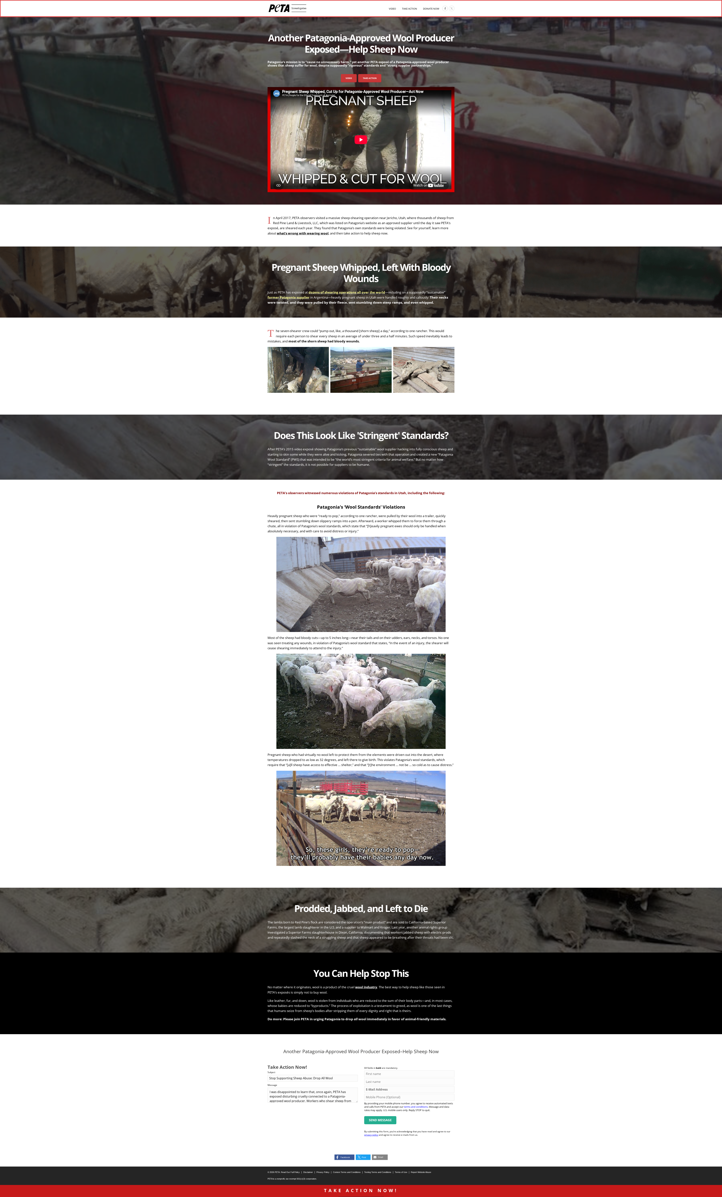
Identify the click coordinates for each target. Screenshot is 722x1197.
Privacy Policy (322, 1172)
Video (392, 8)
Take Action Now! (361, 1190)
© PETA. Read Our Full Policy (284, 1172)
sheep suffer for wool (301, 65)
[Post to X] (451, 8)
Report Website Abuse (421, 1172)
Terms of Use (401, 1172)
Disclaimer (308, 1172)
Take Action (409, 8)
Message (272, 1085)
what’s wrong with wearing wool (302, 233)
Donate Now (431, 8)
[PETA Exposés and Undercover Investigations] (287, 8)
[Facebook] (445, 8)
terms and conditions (416, 1106)
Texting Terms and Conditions (377, 1172)
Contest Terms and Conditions (347, 1172)
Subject (271, 1072)
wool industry (366, 987)
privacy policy (371, 1134)
